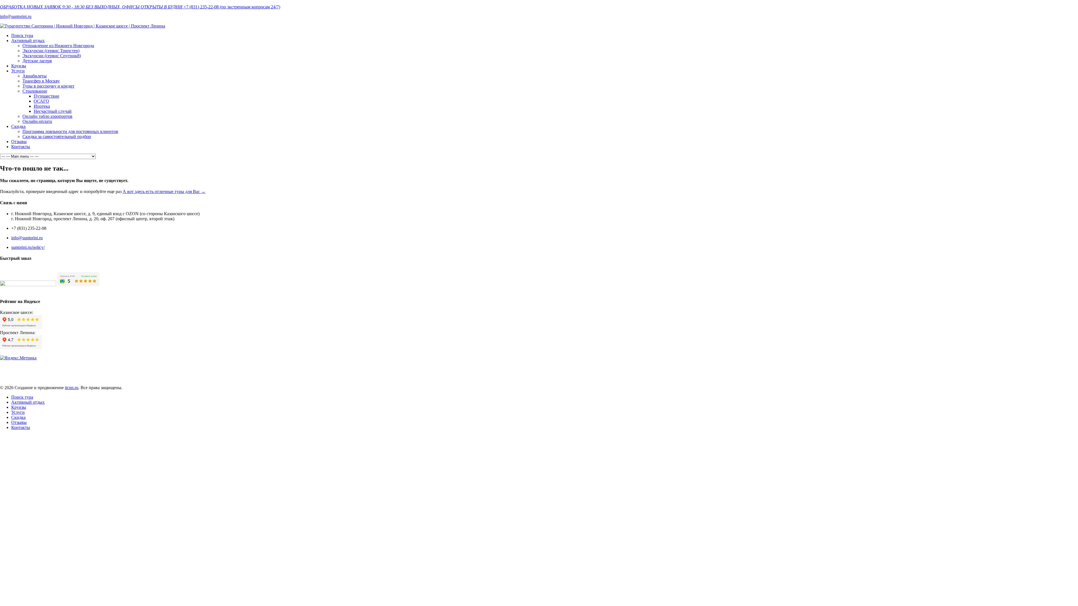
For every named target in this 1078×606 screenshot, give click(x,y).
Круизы (18, 65)
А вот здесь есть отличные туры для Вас (164, 191)
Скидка (18, 126)
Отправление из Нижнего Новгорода (58, 45)
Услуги (18, 70)
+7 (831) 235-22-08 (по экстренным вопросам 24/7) (232, 6)
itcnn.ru (71, 387)
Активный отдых (28, 40)
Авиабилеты (34, 76)
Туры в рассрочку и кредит (48, 86)
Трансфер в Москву (41, 81)
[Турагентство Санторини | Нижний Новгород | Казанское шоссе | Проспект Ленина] (82, 26)
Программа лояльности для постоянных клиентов (70, 131)
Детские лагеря (37, 60)
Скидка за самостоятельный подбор (56, 136)
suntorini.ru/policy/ (28, 247)
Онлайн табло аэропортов (47, 116)
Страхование (34, 91)
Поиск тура (22, 35)
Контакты (20, 146)
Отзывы (19, 141)
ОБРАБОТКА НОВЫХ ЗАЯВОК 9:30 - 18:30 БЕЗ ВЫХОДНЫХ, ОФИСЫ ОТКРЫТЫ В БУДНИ (91, 6)
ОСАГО (41, 101)
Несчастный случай (53, 111)
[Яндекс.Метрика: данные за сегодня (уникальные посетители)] (18, 358)
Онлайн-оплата (37, 121)
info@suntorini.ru (15, 16)
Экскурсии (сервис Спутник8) (51, 55)
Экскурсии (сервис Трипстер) (50, 50)
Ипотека (42, 106)
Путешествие (46, 96)
